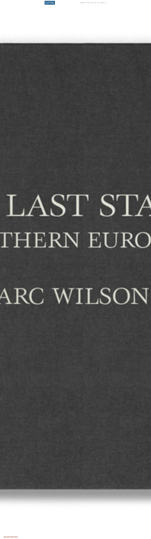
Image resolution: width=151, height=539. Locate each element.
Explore (95, 2)
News (92, 2)
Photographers (83, 2)
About (98, 2)
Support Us (103, 2)
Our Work (88, 2)
